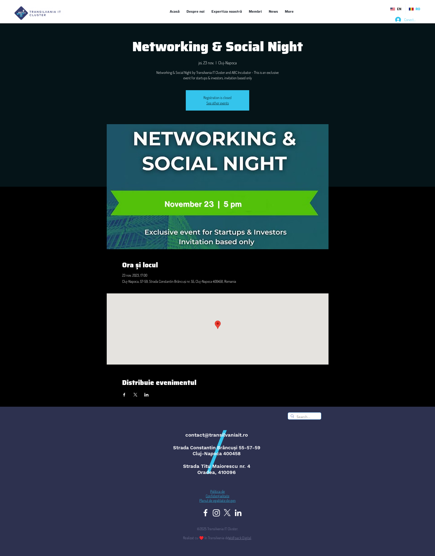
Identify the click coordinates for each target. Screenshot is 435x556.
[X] (227, 512)
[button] (255, 11)
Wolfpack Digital (239, 538)
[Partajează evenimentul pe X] (135, 394)
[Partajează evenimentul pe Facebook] (124, 394)
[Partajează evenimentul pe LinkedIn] (146, 394)
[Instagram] (216, 512)
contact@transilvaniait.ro (216, 435)
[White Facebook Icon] (205, 512)
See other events (217, 103)
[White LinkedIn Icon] (238, 512)
